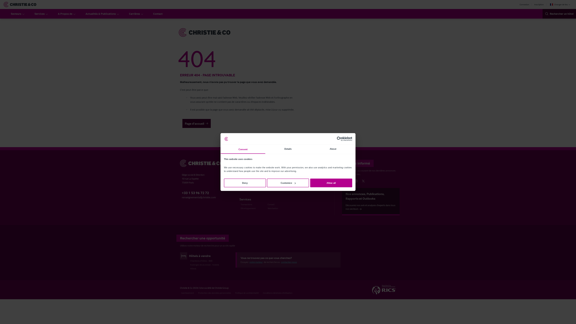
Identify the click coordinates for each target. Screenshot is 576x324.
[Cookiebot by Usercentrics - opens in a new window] (339, 139)
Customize (286, 183)
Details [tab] (288, 148)
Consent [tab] (243, 149)
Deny (245, 183)
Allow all (331, 183)
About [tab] (333, 148)
